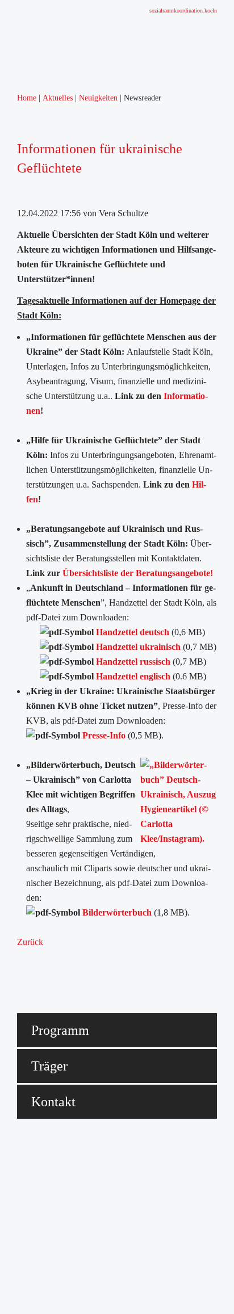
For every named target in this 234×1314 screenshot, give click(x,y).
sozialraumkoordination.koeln (183, 10)
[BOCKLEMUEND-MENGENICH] (65, 40)
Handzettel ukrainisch (138, 647)
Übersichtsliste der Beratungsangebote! (137, 573)
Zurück (30, 942)
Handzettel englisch (134, 676)
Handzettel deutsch (132, 632)
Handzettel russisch (133, 661)
